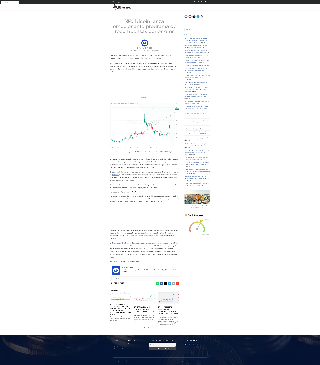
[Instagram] (202, 2)
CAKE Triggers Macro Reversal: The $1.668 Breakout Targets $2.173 (144, 309)
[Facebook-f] (194, 2)
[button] (134, 1)
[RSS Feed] (202, 16)
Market (154, 50)
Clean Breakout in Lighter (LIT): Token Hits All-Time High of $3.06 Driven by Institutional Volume (197, 171)
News (161, 7)
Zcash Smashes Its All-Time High (193, 65)
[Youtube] (206, 2)
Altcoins (149, 50)
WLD (121, 243)
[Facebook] (114, 278)
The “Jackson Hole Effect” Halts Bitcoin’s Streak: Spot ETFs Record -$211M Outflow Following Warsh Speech (120, 308)
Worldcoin (115, 175)
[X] (194, 16)
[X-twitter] (198, 2)
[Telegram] (118, 278)
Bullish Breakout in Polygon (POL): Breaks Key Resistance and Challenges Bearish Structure (196, 89)
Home (155, 7)
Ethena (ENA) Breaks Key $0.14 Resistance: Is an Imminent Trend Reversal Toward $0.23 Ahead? (196, 152)
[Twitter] (116, 278)
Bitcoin (168, 7)
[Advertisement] (144, 216)
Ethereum (176, 7)
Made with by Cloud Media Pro (183, 361)
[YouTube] (190, 16)
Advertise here (144, 97)
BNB (184, 7)
